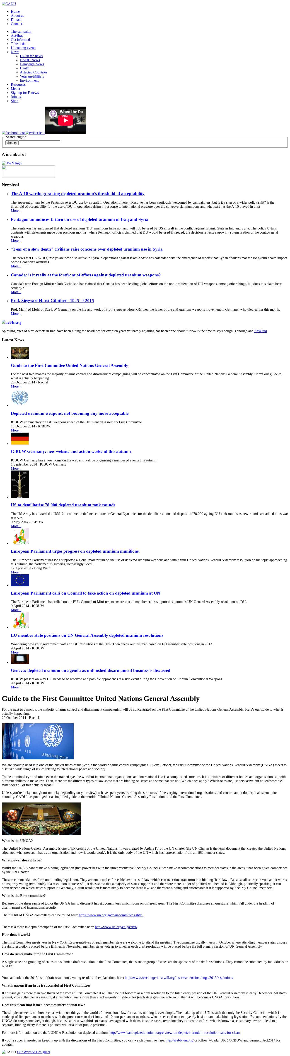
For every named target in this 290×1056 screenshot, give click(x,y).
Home (15, 11)
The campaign (21, 31)
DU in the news (31, 56)
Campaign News (32, 64)
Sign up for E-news (25, 93)
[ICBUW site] (28, 176)
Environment (29, 80)
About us (17, 15)
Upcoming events (23, 48)
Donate (16, 20)
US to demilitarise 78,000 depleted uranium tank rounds (63, 504)
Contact (16, 24)
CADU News (30, 60)
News (15, 52)
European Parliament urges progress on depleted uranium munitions (75, 551)
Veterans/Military (32, 76)
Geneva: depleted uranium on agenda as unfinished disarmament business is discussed (90, 670)
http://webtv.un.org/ (179, 1040)
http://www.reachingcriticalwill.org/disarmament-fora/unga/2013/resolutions (179, 978)
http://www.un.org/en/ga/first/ (116, 927)
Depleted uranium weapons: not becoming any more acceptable (69, 413)
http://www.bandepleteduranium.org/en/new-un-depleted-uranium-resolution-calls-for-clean (174, 1032)
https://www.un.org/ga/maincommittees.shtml (111, 915)
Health (24, 68)
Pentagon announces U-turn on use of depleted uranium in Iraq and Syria (79, 219)
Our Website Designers (33, 1052)
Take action (19, 44)
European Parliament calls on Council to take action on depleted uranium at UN (85, 593)
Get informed (20, 39)
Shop (14, 101)
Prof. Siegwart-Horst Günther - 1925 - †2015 (52, 300)
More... (16, 210)
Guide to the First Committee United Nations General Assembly (69, 365)
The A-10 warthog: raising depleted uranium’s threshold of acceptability (78, 193)
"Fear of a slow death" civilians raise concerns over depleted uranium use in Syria (87, 249)
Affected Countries (33, 72)
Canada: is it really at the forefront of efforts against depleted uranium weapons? (86, 275)
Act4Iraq (17, 35)
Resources (18, 84)
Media (15, 88)
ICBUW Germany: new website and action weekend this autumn (71, 451)
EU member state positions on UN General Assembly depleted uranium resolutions (87, 635)
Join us (16, 97)
